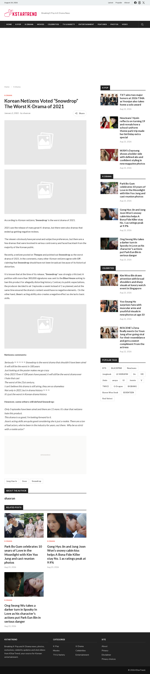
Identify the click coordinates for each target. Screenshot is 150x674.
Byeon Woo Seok (110, 392)
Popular (119, 2)
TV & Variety (69, 24)
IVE (142, 374)
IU (124, 380)
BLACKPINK (116, 368)
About (127, 2)
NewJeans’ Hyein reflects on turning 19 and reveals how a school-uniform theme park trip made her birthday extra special (132, 127)
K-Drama (29, 24)
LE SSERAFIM (122, 374)
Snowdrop (36, 481)
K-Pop (18, 24)
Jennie (133, 380)
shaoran (26, 113)
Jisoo (24, 481)
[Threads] (139, 2)
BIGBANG (132, 386)
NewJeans (131, 368)
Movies (40, 24)
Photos (114, 24)
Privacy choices (109, 659)
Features (102, 24)
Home (9, 24)
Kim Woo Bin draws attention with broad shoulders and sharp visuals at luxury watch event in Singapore (133, 282)
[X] (144, 2)
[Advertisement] (75, 54)
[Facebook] (135, 2)
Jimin (104, 380)
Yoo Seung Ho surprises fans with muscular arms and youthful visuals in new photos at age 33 (132, 308)
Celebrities (53, 24)
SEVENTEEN (128, 392)
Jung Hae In (11, 481)
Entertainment (86, 24)
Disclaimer (106, 654)
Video (125, 24)
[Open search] (142, 24)
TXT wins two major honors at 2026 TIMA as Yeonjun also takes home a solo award (132, 99)
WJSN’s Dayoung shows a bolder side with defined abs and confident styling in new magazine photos (132, 157)
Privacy (105, 650)
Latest (110, 2)
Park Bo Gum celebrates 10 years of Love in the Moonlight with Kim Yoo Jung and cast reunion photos (23, 554)
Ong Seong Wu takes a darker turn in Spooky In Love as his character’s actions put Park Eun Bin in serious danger (22, 613)
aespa (115, 380)
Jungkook (106, 374)
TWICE (105, 386)
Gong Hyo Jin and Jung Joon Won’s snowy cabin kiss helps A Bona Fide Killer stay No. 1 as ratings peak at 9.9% (66, 554)
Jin (134, 374)
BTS (104, 368)
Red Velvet (107, 398)
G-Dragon (118, 386)
